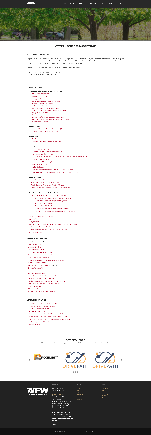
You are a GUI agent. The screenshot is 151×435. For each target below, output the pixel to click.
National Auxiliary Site (108, 397)
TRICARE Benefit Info (39, 164)
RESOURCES (92, 4)
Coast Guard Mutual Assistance (38, 257)
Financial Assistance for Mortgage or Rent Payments (46, 260)
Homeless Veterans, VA (35, 268)
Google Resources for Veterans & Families (46, 101)
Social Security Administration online (41, 278)
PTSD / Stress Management (41, 159)
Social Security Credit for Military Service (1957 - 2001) (48, 317)
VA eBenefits (33, 219)
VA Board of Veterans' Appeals (39, 322)
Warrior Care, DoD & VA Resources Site (41, 292)
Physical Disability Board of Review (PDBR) (46, 162)
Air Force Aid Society (35, 244)
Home (78, 388)
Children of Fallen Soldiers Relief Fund (41, 255)
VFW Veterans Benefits (36, 232)
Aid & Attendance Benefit (39, 180)
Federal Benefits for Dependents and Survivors (48, 117)
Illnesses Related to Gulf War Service (47, 206)
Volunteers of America (35, 289)
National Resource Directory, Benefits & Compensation (51, 119)
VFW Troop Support (34, 286)
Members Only (81, 399)
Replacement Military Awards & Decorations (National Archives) (51, 314)
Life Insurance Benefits (40, 122)
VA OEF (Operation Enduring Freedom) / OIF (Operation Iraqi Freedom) (53, 224)
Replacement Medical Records (39, 311)
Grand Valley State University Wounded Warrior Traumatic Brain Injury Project (59, 156)
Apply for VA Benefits (39, 99)
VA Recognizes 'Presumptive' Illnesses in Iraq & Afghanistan (55, 211)
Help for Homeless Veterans (37, 263)
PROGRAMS (81, 4)
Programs (79, 392)
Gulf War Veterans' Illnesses (42, 203)
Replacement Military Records (39, 309)
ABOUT (72, 4)
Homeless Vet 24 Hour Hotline (38, 265)
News (78, 396)
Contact (79, 397)
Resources (80, 394)
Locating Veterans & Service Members (42, 306)
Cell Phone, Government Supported (40, 252)
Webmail (104, 390)
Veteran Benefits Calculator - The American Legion (49, 110)
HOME (64, 4)
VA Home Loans (37, 139)
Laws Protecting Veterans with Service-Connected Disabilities (53, 170)
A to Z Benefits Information (41, 94)
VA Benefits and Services (40, 106)
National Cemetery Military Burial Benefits (47, 129)
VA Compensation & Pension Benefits (41, 216)
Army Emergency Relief (36, 250)
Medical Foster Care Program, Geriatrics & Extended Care (50, 188)
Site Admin (105, 388)
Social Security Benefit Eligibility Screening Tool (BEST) (47, 281)
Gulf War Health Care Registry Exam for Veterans (52, 209)
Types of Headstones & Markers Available (47, 131)
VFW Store (105, 396)
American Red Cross (35, 247)
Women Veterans (34, 324)
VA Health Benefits (38, 167)
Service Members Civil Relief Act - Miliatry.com (44, 276)
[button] (29, 360)
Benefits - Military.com (40, 113)
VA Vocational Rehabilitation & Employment (44, 227)
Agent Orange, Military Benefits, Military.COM (51, 201)
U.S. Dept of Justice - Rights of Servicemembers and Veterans (49, 319)
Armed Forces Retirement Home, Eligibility (45, 182)
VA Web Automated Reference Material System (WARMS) (48, 230)
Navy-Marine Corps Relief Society (39, 273)
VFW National (105, 394)
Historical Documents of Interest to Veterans (44, 303)
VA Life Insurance (35, 222)
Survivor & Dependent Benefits (42, 104)
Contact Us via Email (57, 394)
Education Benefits (38, 115)
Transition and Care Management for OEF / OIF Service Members (55, 172)
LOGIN (119, 4)
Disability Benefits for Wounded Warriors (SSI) (48, 152)
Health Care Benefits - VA (41, 149)
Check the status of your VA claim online (46, 108)
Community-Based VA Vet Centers (43, 154)
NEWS (102, 4)
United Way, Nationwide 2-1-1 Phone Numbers (44, 284)
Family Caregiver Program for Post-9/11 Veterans (47, 185)
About (78, 390)
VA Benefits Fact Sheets (39, 96)
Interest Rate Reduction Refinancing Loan (47, 142)
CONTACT (111, 4)
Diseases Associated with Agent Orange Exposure (49, 195)
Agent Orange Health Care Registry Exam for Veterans (52, 198)
